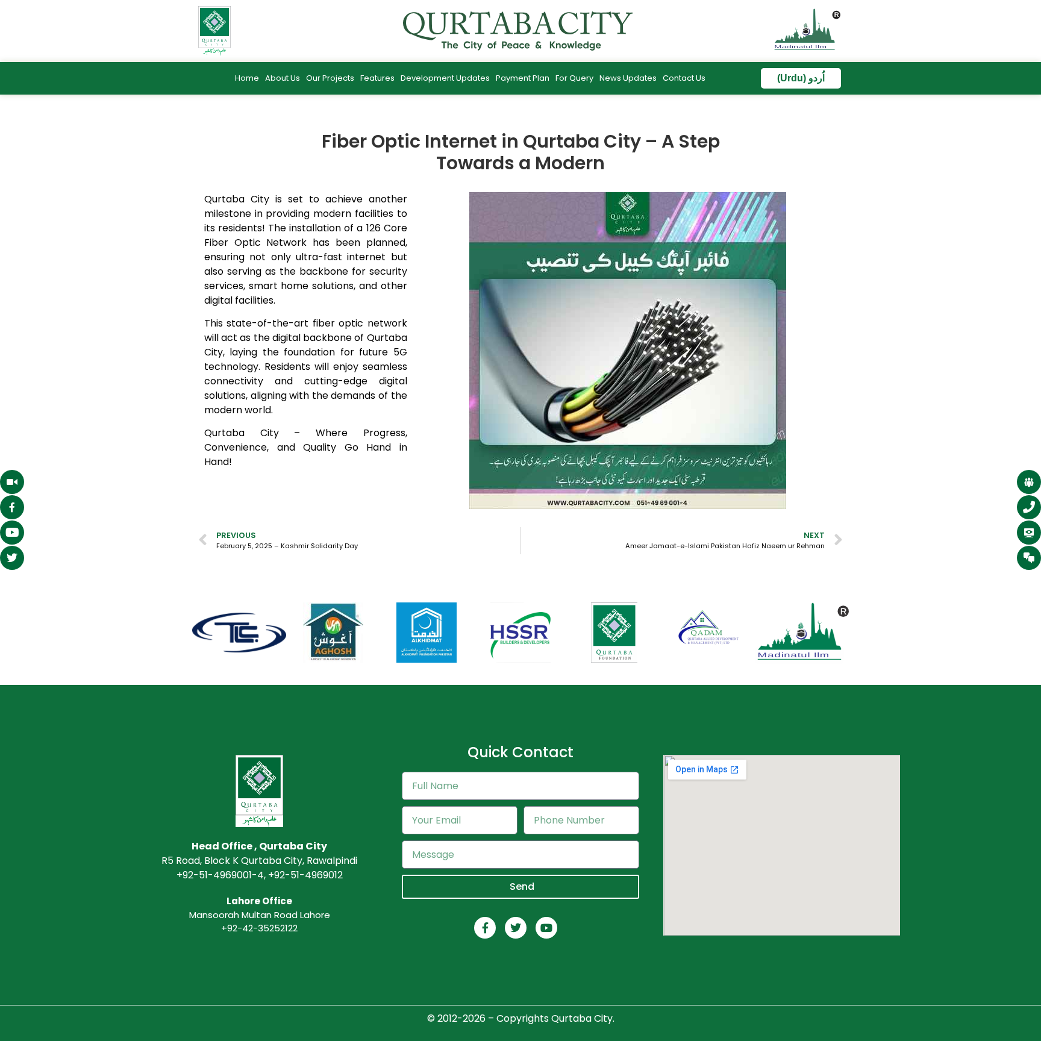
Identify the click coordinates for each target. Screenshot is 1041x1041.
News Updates (628, 78)
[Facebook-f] (485, 928)
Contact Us (684, 78)
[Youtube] (546, 928)
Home (247, 78)
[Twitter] (516, 928)
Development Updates (445, 78)
